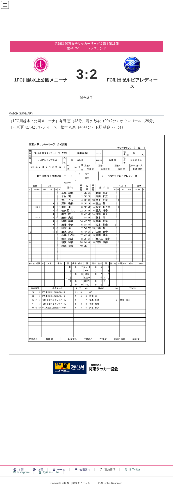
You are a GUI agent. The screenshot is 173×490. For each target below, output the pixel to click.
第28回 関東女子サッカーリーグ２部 (80, 43)
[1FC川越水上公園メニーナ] (40, 74)
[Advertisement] (86, 426)
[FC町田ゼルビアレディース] (132, 74)
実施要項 (109, 469)
